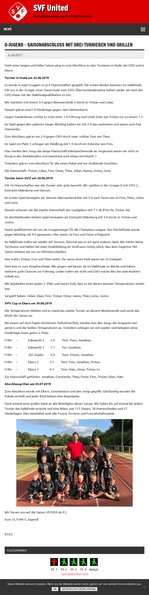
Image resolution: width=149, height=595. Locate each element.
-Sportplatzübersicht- (74, 574)
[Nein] (144, 587)
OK (55, 589)
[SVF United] (18, 22)
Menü (7, 29)
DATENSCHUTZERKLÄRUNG (79, 589)
